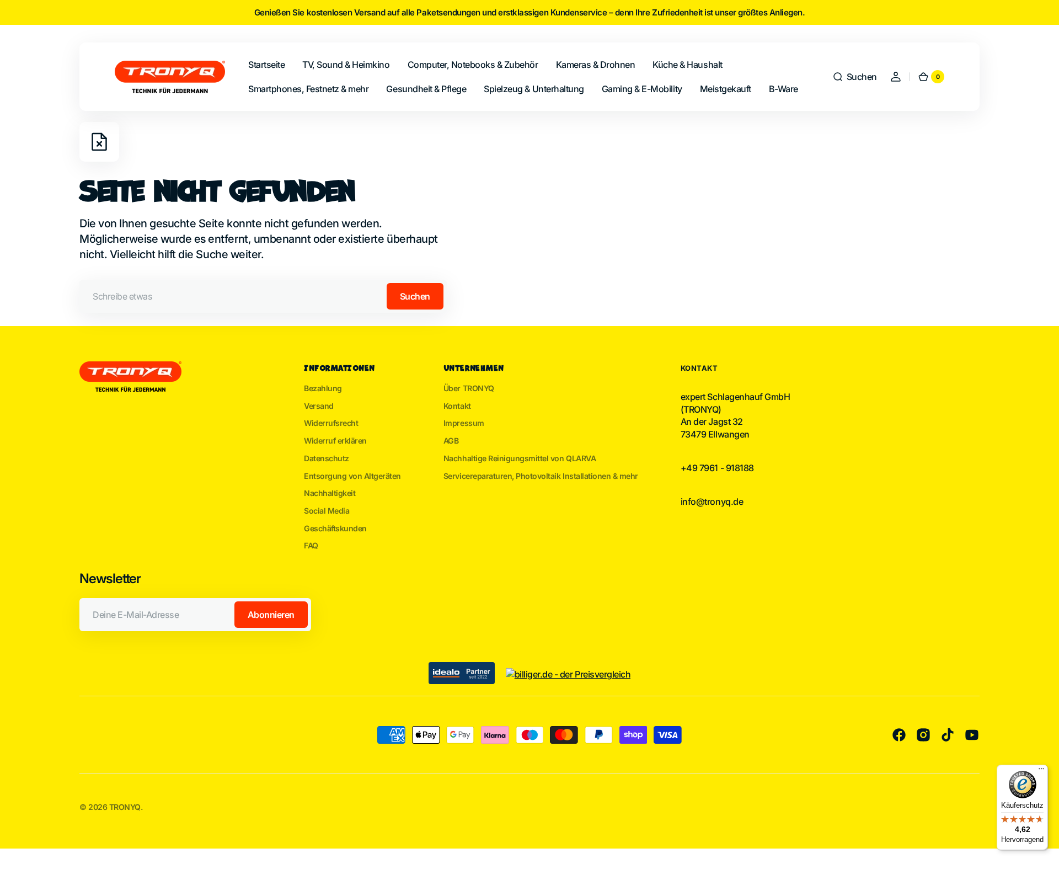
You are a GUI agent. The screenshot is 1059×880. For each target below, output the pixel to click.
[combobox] (263, 296)
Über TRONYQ (468, 388)
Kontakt (457, 405)
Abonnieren (271, 614)
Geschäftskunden (335, 528)
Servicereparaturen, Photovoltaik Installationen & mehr (540, 476)
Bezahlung (323, 388)
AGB (451, 440)
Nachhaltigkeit (329, 493)
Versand (319, 405)
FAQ (311, 545)
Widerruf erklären (335, 440)
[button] (854, 77)
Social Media (326, 510)
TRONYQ (125, 807)
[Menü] (1041, 771)
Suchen (415, 296)
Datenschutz (326, 458)
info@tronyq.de (712, 501)
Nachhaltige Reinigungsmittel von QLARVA (519, 458)
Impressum (463, 423)
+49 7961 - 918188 (717, 467)
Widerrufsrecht (331, 423)
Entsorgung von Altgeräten (352, 476)
